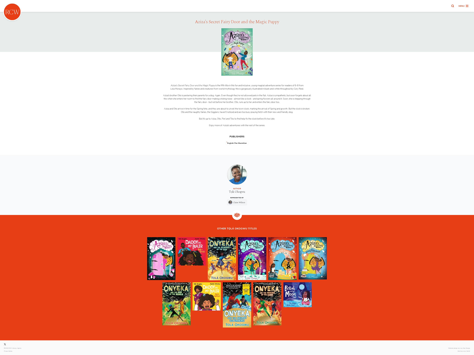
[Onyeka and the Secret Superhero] (237, 305)
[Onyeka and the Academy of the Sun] (222, 258)
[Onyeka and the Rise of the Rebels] (176, 305)
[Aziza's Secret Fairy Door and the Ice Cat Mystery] (252, 258)
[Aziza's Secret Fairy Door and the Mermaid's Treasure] (282, 258)
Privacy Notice (8, 351)
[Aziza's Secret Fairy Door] (161, 258)
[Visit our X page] (5, 344)
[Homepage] (12, 12)
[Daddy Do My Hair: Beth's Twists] (191, 258)
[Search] (453, 6)
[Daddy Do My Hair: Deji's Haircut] (207, 305)
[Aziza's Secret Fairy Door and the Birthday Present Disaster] (313, 258)
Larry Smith (466, 351)
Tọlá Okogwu (237, 192)
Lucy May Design (465, 348)
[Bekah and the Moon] (297, 305)
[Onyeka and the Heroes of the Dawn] (267, 305)
